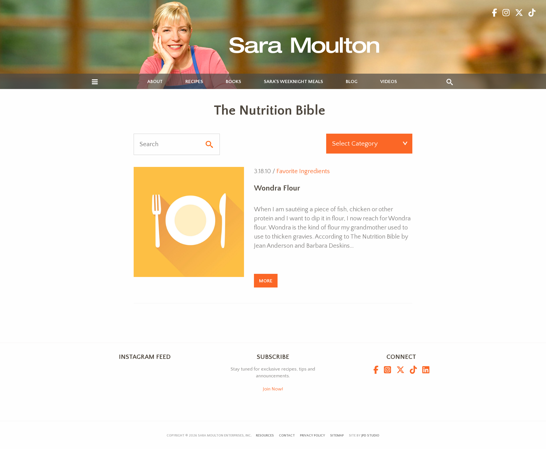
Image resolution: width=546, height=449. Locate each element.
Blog (351, 81)
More (265, 281)
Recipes (194, 81)
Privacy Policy (312, 435)
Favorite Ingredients (303, 171)
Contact (287, 435)
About (155, 81)
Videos (388, 81)
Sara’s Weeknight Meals (293, 81)
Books (233, 81)
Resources (265, 435)
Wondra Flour (277, 188)
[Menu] (95, 82)
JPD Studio (370, 435)
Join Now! (273, 389)
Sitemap (337, 435)
